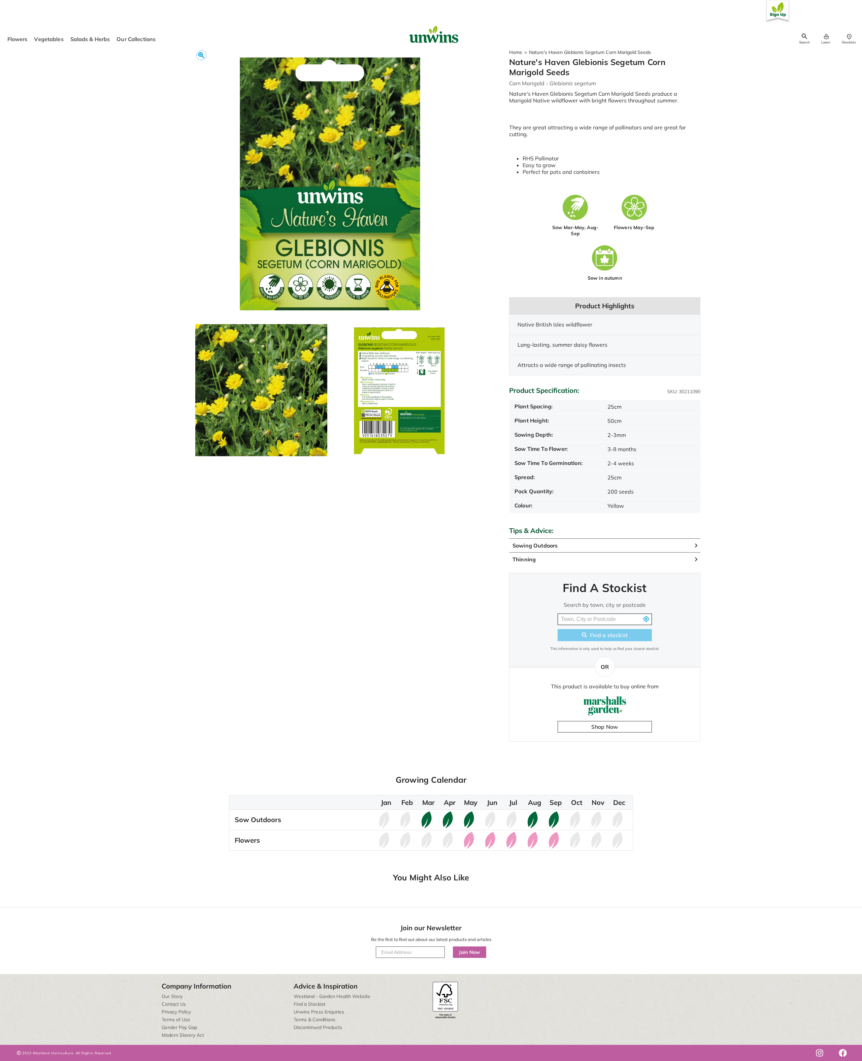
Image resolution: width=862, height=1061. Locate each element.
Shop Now (604, 726)
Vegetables (48, 39)
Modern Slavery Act (183, 1035)
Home (515, 52)
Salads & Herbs (90, 39)
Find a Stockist (309, 1004)
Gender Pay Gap (179, 1027)
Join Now (469, 952)
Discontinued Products (318, 1027)
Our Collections (136, 39)
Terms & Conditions (314, 1020)
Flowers (17, 39)
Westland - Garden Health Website (332, 996)
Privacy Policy (176, 1012)
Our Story (172, 996)
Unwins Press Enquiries (319, 1012)
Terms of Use (176, 1020)
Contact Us (174, 1004)
